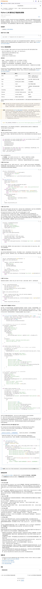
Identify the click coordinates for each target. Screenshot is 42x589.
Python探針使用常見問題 (6, 563)
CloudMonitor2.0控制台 (8, 475)
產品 (39, 16)
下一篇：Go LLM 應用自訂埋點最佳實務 (34, 575)
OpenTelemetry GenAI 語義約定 (8, 560)
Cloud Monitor (5, 8)
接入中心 (16, 8)
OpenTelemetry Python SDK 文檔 (8, 562)
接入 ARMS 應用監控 (9, 29)
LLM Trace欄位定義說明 (18, 110)
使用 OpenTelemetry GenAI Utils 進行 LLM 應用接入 (29, 8)
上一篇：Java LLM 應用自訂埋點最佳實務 (8, 575)
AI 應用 (19, 8)
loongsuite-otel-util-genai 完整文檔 (12, 558)
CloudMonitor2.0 (11, 8)
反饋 (22, 580)
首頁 (1, 8)
